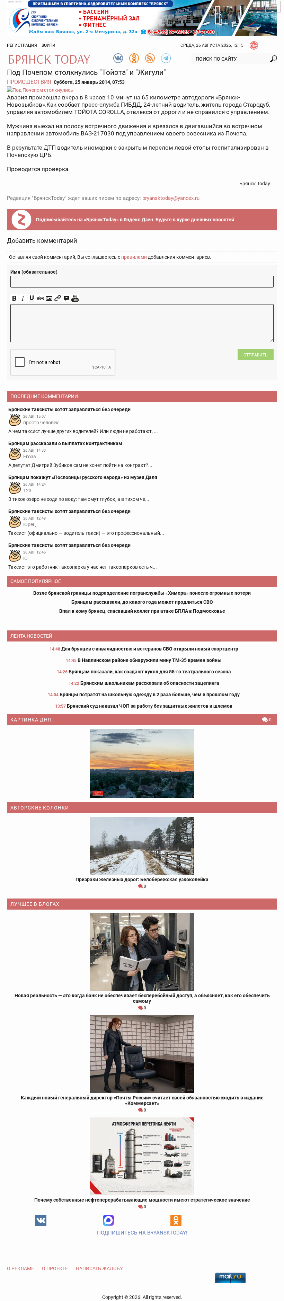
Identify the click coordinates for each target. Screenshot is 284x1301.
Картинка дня (30, 720)
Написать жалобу (99, 1268)
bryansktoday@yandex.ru (170, 198)
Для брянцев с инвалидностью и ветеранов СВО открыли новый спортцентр (149, 649)
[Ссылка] (58, 298)
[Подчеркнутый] (32, 298)
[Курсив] (23, 298)
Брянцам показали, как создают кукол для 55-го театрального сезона (150, 671)
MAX (108, 1220)
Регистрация (22, 45)
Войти (48, 45)
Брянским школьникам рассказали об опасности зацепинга (149, 683)
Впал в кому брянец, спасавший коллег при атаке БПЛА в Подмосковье (142, 611)
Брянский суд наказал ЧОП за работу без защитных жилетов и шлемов (149, 706)
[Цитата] (66, 298)
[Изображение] (49, 298)
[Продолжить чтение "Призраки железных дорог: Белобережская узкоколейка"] (142, 846)
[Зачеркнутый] (40, 298)
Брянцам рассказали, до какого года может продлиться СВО (142, 602)
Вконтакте (40, 1220)
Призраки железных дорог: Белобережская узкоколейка (142, 879)
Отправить (255, 355)
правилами (134, 257)
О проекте (55, 1268)
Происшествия (29, 82)
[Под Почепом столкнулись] (142, 90)
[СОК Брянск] (142, 17)
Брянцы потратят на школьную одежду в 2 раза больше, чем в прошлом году (150, 694)
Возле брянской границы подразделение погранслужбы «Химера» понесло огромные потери (142, 593)
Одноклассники (175, 1220)
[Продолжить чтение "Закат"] (142, 763)
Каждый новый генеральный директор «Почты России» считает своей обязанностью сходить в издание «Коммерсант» (142, 1100)
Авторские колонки (39, 808)
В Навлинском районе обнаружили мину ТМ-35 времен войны (150, 660)
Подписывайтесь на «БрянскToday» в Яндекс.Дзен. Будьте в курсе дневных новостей (135, 219)
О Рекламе (20, 1268)
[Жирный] (14, 298)
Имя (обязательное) (33, 272)
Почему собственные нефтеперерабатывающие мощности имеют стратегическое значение (142, 1200)
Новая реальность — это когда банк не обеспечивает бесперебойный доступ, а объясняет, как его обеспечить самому (142, 998)
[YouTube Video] (75, 298)
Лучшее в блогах (35, 904)
